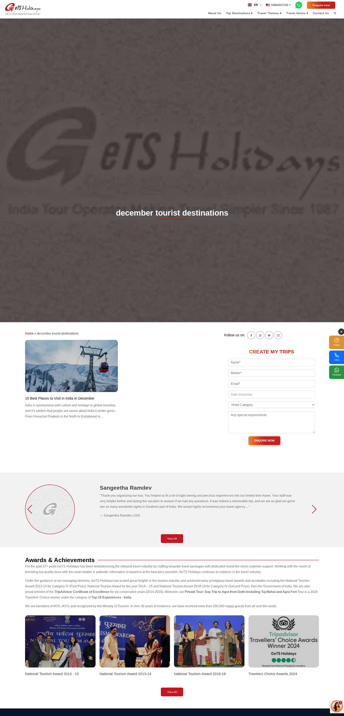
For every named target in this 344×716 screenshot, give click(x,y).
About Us (214, 13)
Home (29, 333)
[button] (29, 509)
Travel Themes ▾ (269, 13)
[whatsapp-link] (299, 5)
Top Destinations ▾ (239, 13)
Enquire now (321, 5)
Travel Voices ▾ (297, 13)
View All (172, 538)
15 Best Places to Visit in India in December (60, 398)
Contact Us (321, 13)
